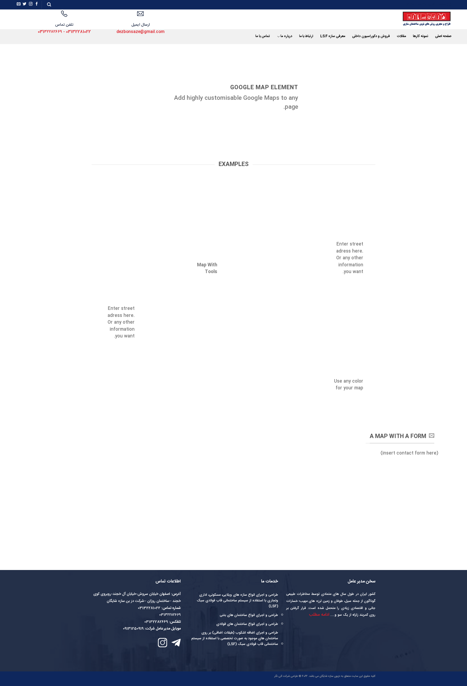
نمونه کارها (420, 36)
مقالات (401, 36)
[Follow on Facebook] (37, 5)
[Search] (49, 4)
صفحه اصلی (443, 36)
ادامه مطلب (319, 614)
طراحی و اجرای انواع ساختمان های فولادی (247, 624)
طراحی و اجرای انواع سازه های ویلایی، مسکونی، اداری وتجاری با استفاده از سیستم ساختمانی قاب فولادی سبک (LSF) (237, 600)
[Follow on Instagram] (31, 5)
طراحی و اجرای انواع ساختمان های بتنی (249, 615)
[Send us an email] (19, 5)
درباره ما (286, 36)
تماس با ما (262, 36)
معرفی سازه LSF (332, 36)
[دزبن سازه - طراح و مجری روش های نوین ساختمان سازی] (419, 19)
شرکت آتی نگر (282, 676)
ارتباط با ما (306, 36)
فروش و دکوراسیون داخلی (371, 36)
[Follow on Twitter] (24, 5)
